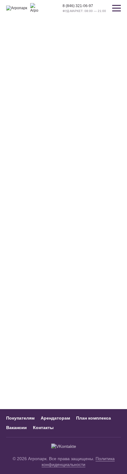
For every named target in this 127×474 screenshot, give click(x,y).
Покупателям (20, 418)
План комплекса (93, 418)
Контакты (43, 427)
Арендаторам (55, 418)
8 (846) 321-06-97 (78, 6)
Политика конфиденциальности (78, 461)
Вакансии (16, 427)
